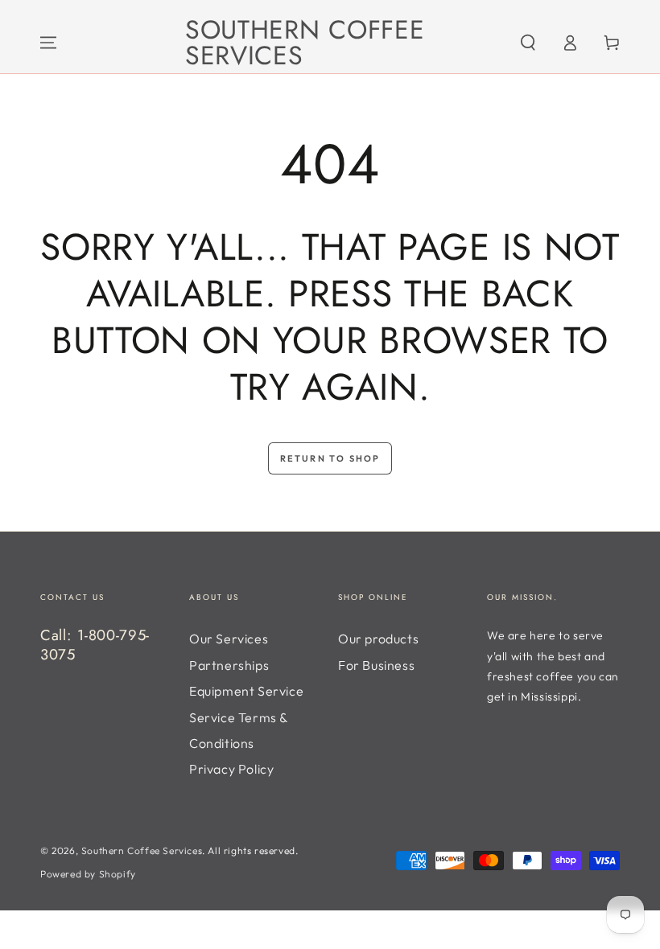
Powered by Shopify (88, 874)
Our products (378, 639)
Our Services (228, 639)
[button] (528, 42)
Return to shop (330, 458)
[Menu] (48, 42)
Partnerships (229, 665)
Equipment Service (246, 691)
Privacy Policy (231, 769)
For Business (376, 665)
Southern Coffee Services (141, 850)
